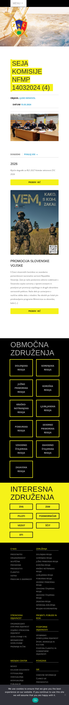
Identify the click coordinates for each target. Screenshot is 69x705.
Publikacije (15, 684)
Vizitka (13, 575)
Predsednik (15, 565)
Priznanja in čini (18, 646)
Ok (35, 700)
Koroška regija (43, 565)
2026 (13, 164)
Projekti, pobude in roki (46, 617)
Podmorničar (47, 516)
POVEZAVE (41, 660)
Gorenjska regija (44, 558)
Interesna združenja (45, 605)
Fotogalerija (16, 673)
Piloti (21, 516)
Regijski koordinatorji (46, 608)
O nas (13, 548)
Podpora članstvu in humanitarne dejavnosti (46, 651)
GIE (37, 669)
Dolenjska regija (44, 554)
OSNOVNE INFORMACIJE (46, 675)
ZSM (47, 506)
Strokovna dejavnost (16, 617)
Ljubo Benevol (22, 98)
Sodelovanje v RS (18, 636)
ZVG (21, 506)
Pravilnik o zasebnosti (21, 579)
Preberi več (34, 182)
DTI (21, 534)
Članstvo (14, 572)
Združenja (41, 548)
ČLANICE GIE (41, 678)
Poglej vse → (31, 154)
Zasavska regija (43, 601)
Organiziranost (18, 558)
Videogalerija (16, 677)
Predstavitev (16, 554)
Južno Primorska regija (47, 561)
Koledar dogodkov (19, 670)
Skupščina (15, 561)
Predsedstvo (16, 568)
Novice (13, 666)
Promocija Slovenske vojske (29, 263)
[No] (65, 694)
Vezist (21, 525)
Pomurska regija (44, 578)
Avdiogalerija (16, 680)
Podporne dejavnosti (42, 628)
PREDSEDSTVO (42, 682)
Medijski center (18, 660)
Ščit (47, 525)
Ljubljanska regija (44, 575)
